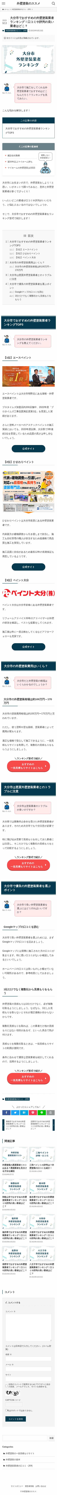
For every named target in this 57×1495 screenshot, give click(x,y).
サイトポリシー (17, 1486)
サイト (8, 1375)
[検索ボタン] (53, 3)
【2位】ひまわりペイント (27, 253)
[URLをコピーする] (50, 1112)
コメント (10, 1312)
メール (9, 1365)
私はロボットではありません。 (20, 1411)
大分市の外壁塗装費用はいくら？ (27, 262)
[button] (6, 1112)
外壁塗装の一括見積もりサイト (20, 1453)
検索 (52, 1438)
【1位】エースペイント (26, 249)
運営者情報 (29, 1486)
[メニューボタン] (3, 3)
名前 (8, 1354)
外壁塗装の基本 (13, 1459)
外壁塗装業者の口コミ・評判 (16, 30)
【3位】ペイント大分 (25, 257)
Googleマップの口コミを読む (29, 292)
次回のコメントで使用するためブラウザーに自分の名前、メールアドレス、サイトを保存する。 (29, 1385)
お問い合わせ (41, 1486)
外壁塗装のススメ (28, 3)
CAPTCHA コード (13, 1400)
